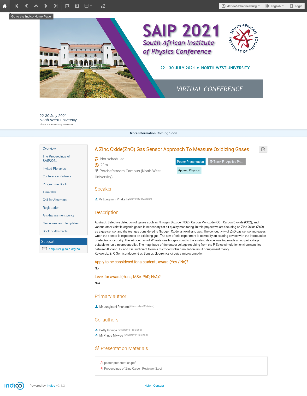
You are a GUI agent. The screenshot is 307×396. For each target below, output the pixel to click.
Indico (51, 386)
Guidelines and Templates (61, 223)
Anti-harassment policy (59, 215)
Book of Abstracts (55, 231)
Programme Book (55, 184)
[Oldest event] (17, 6)
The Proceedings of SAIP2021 (56, 159)
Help (147, 386)
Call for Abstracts (55, 200)
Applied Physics (189, 170)
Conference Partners (57, 176)
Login (298, 6)
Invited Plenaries (54, 168)
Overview (49, 148)
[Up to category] (36, 6)
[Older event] (26, 6)
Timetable (49, 192)
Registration (51, 208)
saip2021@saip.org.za (64, 249)
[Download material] (77, 6)
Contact (158, 386)
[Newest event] (55, 6)
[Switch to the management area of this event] (103, 6)
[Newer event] (46, 6)
